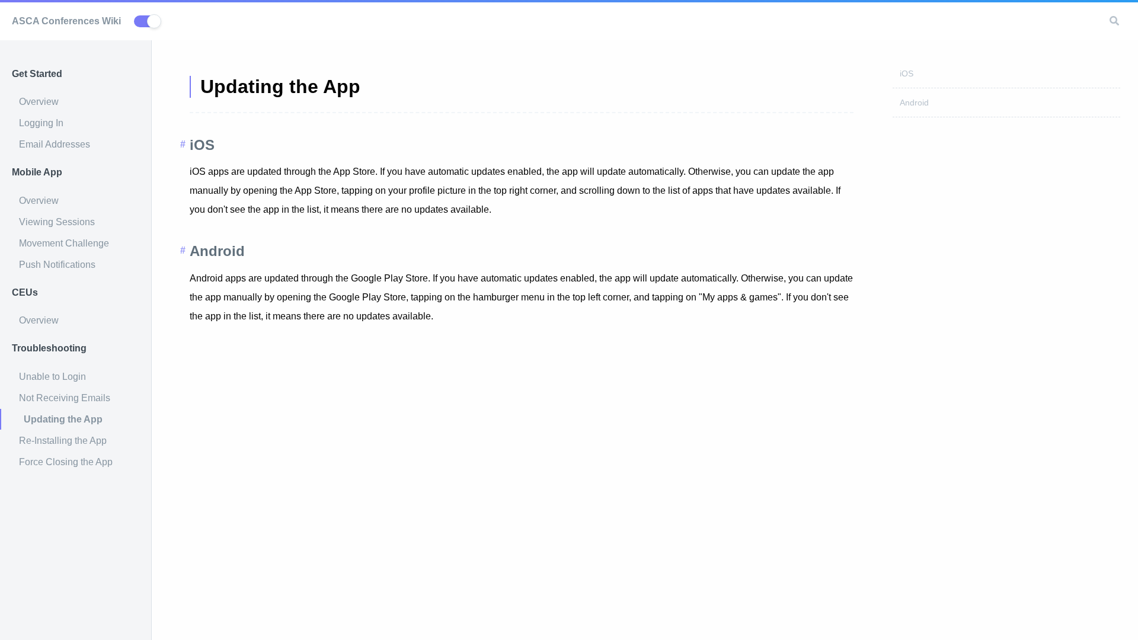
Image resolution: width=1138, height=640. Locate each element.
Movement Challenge (64, 243)
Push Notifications (57, 265)
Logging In (41, 123)
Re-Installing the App (63, 441)
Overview (39, 102)
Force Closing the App (66, 462)
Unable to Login (52, 377)
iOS (906, 73)
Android (914, 102)
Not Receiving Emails (64, 398)
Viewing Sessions (57, 222)
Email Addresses (54, 144)
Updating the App (63, 419)
